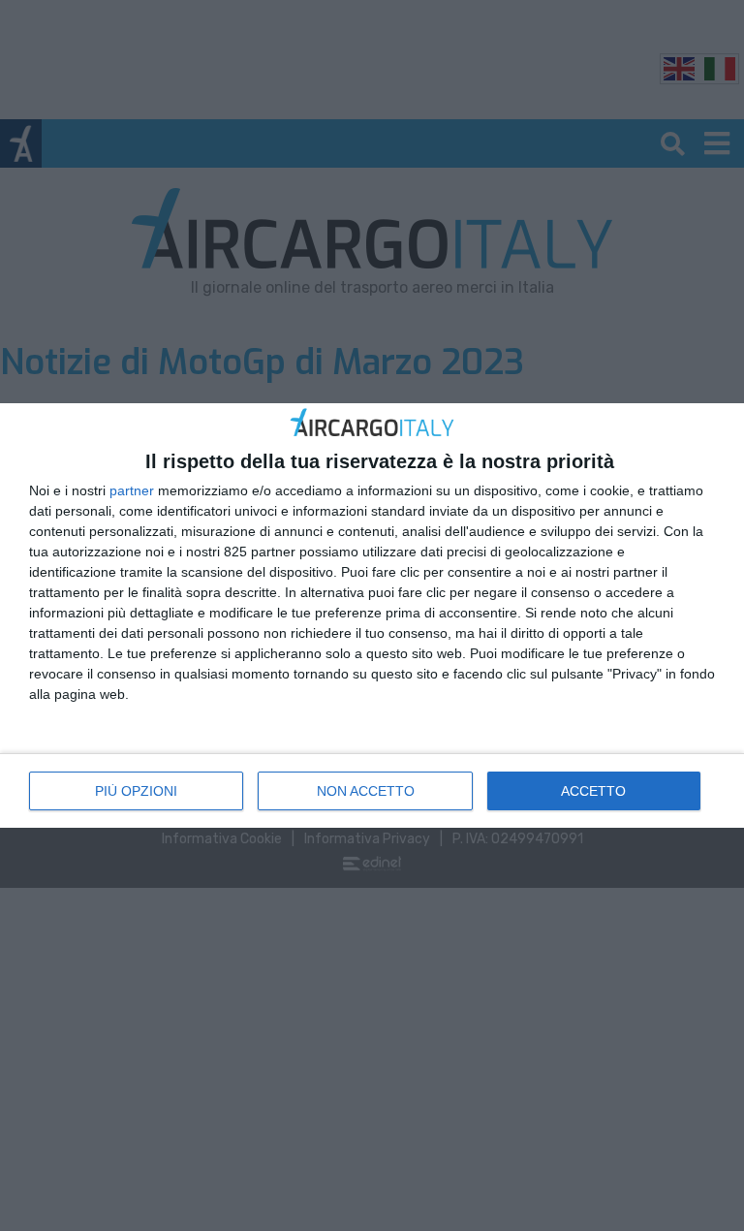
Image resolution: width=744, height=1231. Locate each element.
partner (131, 490)
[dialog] (372, 615)
